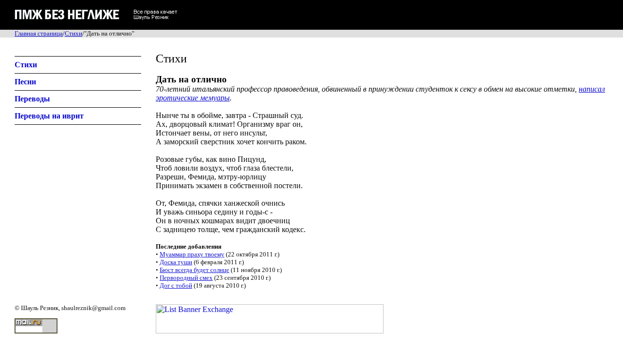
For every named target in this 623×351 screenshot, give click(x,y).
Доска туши (176, 262)
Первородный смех (186, 277)
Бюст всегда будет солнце (194, 269)
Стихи (73, 33)
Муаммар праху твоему (192, 254)
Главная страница (39, 33)
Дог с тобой (176, 285)
